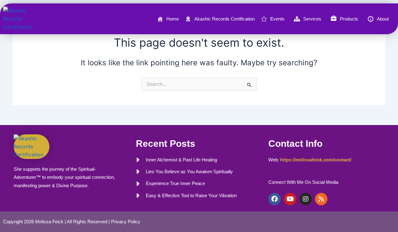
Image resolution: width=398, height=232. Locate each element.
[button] (274, 19)
